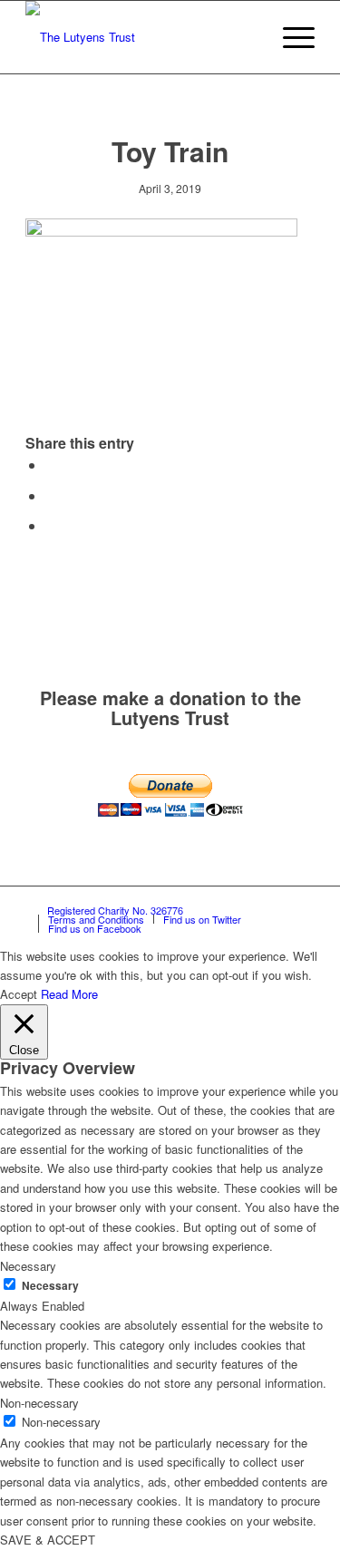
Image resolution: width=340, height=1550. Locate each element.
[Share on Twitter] (50, 495)
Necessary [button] (28, 1265)
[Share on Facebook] (50, 464)
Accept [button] (18, 994)
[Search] (247, 37)
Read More (69, 994)
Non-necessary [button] (39, 1402)
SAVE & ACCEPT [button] (47, 1539)
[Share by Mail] (50, 525)
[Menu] (290, 37)
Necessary (50, 1285)
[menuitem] (247, 37)
